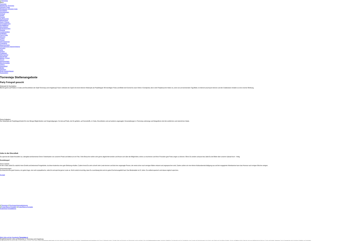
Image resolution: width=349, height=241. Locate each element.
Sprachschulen (5, 45)
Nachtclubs (3, 56)
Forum (2, 60)
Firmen (2, 40)
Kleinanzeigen (4, 61)
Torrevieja (3, 4)
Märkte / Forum (5, 58)
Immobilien (3, 10)
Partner (2, 51)
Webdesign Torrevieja (7, 5)
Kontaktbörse (4, 25)
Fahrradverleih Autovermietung (10, 46)
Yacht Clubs (4, 35)
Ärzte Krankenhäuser (7, 71)
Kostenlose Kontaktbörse (8, 208)
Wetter (2, 68)
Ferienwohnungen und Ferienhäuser (89, 240)
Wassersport (4, 20)
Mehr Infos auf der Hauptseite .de (14, 237)
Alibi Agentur (4, 55)
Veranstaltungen (5, 23)
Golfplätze (3, 33)
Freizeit (2, 17)
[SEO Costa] (18, 205)
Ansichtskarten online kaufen (48, 240)
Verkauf (2, 14)
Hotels (2, 15)
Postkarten (3, 53)
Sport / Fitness (4, 22)
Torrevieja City (287, 240)
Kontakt (2, 175)
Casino (2, 38)
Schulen (2, 48)
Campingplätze (5, 32)
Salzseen (3, 69)
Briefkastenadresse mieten (154, 240)
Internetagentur (5, 42)
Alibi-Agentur (4, 240)
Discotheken (4, 27)
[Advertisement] (54, 104)
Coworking (3, 43)
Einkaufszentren (5, 28)
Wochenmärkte (5, 63)
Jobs (1, 50)
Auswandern (4, 73)
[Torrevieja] (4, 205)
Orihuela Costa (5, 7)
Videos (2, 64)
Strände (2, 30)
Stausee (2, 37)
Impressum (277, 240)
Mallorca (237, 240)
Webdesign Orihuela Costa (8, 9)
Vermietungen (4, 12)
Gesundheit (3, 66)
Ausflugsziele (4, 19)
